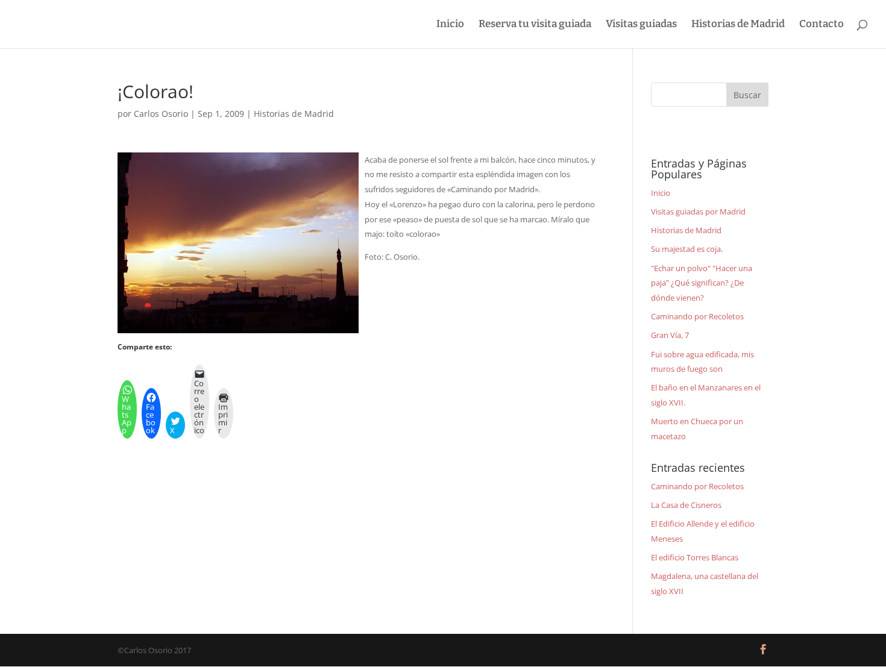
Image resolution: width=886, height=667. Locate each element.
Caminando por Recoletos (697, 316)
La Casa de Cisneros (686, 504)
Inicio (450, 25)
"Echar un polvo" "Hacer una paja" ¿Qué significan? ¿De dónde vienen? (701, 283)
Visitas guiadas (641, 25)
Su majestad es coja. (687, 248)
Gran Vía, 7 (670, 335)
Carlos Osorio (161, 113)
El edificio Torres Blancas (694, 557)
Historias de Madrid (738, 25)
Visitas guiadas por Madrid (698, 211)
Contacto (821, 25)
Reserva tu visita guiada (535, 25)
